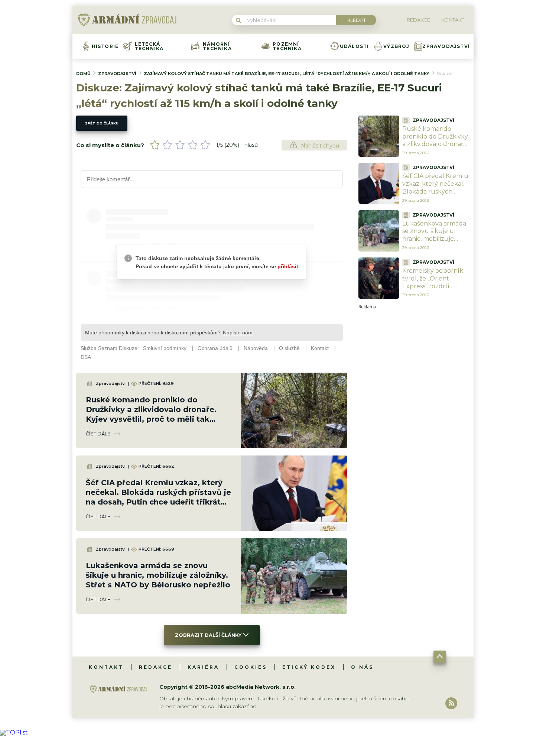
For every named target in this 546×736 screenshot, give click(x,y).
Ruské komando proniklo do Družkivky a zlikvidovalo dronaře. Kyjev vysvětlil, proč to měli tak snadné (435, 144)
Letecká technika (149, 46)
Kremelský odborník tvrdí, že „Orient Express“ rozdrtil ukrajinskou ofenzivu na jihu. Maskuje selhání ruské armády (434, 290)
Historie (105, 46)
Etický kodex (309, 667)
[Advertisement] (414, 420)
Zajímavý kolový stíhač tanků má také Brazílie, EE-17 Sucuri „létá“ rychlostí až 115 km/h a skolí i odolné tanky (286, 73)
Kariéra (203, 667)
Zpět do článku (101, 123)
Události (354, 46)
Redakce (155, 667)
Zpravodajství (446, 46)
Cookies (250, 667)
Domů (83, 73)
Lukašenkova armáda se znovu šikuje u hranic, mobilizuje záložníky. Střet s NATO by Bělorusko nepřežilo (158, 575)
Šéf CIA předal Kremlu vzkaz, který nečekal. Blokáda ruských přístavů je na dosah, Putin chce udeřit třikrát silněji (435, 195)
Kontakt (106, 667)
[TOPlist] (14, 732)
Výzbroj (396, 46)
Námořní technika (217, 46)
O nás (362, 667)
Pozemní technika (287, 46)
